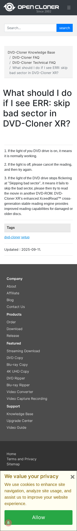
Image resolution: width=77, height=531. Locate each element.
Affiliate (13, 293)
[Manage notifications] (8, 522)
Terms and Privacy (22, 459)
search (64, 28)
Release (13, 335)
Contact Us (16, 307)
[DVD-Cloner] (31, 8)
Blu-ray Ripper (18, 385)
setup (25, 237)
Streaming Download (23, 351)
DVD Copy (15, 358)
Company (14, 278)
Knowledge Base (20, 414)
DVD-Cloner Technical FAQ (34, 62)
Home (11, 454)
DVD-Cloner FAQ (25, 57)
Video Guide (16, 427)
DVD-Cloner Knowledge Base (31, 52)
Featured (14, 343)
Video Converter (20, 392)
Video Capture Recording (27, 398)
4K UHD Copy (18, 371)
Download (14, 329)
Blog (10, 300)
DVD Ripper (16, 378)
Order (11, 322)
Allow (38, 517)
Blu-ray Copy (17, 364)
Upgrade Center (20, 421)
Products (14, 314)
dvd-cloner (12, 237)
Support (13, 406)
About (11, 286)
